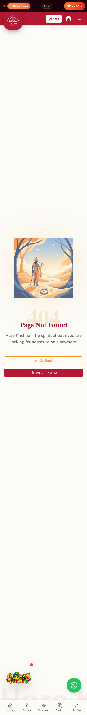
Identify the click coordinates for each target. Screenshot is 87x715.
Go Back (46, 360)
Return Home (46, 373)
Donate (54, 18)
